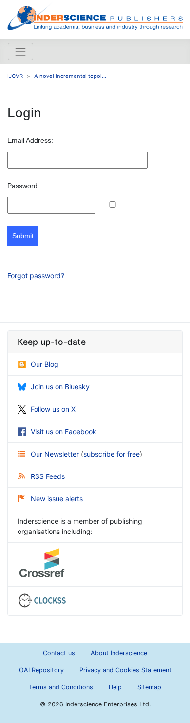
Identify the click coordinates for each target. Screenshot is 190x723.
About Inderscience (119, 653)
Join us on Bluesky (60, 386)
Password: (23, 186)
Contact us (59, 653)
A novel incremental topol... (70, 76)
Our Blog (44, 364)
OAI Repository (41, 670)
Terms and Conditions (61, 687)
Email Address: (30, 140)
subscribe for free (111, 454)
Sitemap (149, 687)
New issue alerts (57, 499)
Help (115, 687)
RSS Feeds (48, 476)
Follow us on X (53, 409)
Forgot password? (35, 275)
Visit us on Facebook (63, 431)
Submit (23, 236)
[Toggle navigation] (20, 51)
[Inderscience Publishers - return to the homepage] (95, 15)
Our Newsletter (56, 454)
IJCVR (15, 76)
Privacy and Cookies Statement (125, 670)
